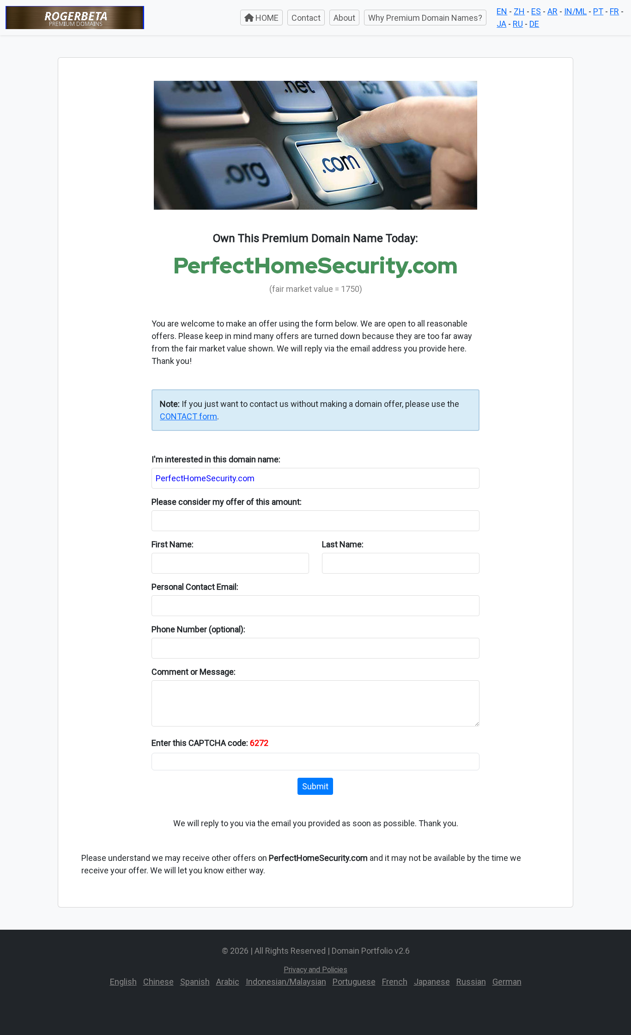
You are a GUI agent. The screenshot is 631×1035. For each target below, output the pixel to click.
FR (614, 11)
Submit (315, 786)
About (344, 18)
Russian (471, 982)
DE (534, 24)
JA (501, 24)
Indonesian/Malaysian (286, 982)
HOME (266, 18)
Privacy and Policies (315, 969)
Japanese (432, 982)
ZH (519, 11)
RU (518, 24)
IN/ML (575, 11)
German (507, 982)
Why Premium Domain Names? (425, 18)
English (123, 982)
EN (502, 11)
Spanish (195, 982)
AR (552, 11)
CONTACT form (188, 416)
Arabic (227, 982)
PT (598, 11)
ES (536, 11)
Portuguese (354, 982)
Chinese (158, 982)
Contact (306, 18)
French (394, 982)
